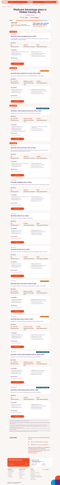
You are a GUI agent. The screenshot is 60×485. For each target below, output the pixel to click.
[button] (26, 17)
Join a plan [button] (12, 4)
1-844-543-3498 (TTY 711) (39, 26)
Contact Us (21, 478)
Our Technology (21, 471)
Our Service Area (22, 474)
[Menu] (57, 2)
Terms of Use (33, 470)
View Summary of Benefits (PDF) (16, 97)
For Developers (10, 476)
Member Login (42, 4)
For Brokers (10, 475)
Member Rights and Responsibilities (36, 476)
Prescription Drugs (11, 470)
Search (26, 464)
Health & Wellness (11, 471)
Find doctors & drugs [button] (19, 4)
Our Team (20, 472)
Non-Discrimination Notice (35, 472)
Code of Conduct (33, 479)
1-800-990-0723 (38, 461)
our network (45, 441)
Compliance (32, 478)
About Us (20, 470)
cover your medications (42, 444)
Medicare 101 (10, 472)
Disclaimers (9, 483)
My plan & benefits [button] (27, 4)
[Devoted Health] (30, 2)
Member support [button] (35, 4)
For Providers (10, 474)
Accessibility (33, 474)
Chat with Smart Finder (15, 24)
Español (55, 4)
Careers (20, 476)
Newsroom (21, 475)
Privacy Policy (33, 471)
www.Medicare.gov (32, 452)
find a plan (4, 6)
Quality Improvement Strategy (35, 475)
